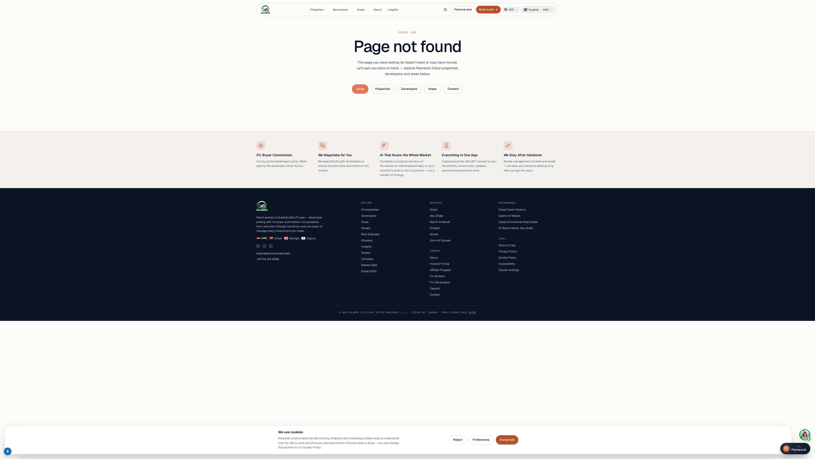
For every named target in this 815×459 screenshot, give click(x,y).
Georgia (294, 238)
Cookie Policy (507, 257)
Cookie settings (509, 270)
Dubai (433, 209)
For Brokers (437, 276)
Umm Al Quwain (440, 240)
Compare (367, 259)
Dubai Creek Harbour (512, 209)
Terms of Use (507, 245)
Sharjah (435, 228)
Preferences (481, 440)
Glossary (367, 240)
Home (360, 89)
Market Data (369, 265)
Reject (457, 440)
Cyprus (311, 238)
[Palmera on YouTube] (264, 246)
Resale (365, 228)
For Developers (440, 282)
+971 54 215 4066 (267, 259)
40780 (472, 312)
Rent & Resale (370, 234)
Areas (360, 9)
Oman (278, 238)
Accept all (507, 440)
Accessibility (507, 264)
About (378, 9)
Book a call (488, 9)
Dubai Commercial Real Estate (518, 222)
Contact (453, 89)
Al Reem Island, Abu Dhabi (516, 228)
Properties (317, 9)
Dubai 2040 (369, 271)
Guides (365, 253)
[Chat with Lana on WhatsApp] (804, 434)
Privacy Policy (508, 251)
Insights (393, 9)
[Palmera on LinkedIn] (271, 246)
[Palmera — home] (265, 10)
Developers (340, 9)
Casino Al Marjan (509, 216)
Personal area (462, 9)
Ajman (434, 234)
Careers (435, 288)
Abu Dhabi (436, 216)
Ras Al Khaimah (440, 222)
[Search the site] (445, 9)
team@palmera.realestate (273, 253)
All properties (370, 209)
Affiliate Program (440, 270)
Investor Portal (439, 264)
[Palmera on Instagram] (258, 246)
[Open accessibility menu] (7, 451)
